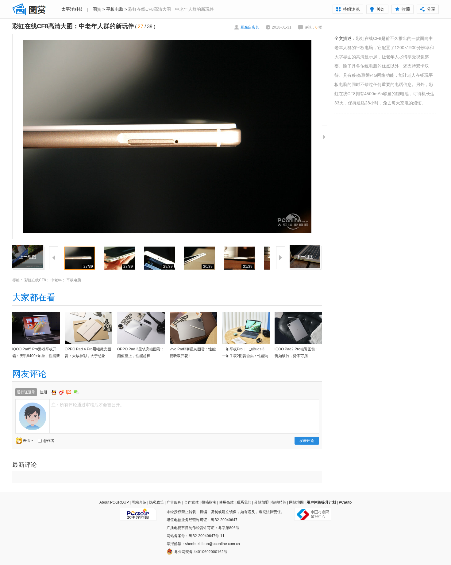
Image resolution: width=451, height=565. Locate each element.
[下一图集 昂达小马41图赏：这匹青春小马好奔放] (305, 249)
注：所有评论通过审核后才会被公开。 (87, 404)
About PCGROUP (114, 502)
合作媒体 (191, 502)
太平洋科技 (72, 9)
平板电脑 (114, 9)
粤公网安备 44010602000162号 (200, 552)
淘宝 (69, 392)
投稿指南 (209, 502)
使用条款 (226, 502)
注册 (43, 392)
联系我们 (244, 502)
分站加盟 (261, 502)
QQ (55, 392)
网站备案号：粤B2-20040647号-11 (196, 536)
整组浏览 (351, 9)
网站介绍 (139, 502)
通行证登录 (26, 392)
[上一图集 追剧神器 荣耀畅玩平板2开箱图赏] (27, 249)
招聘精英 (279, 502)
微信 (76, 392)
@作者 (48, 440)
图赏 (97, 9)
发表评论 (306, 440)
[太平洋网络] (138, 512)
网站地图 (296, 502)
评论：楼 (313, 27)
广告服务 (174, 502)
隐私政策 (156, 502)
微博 (62, 392)
